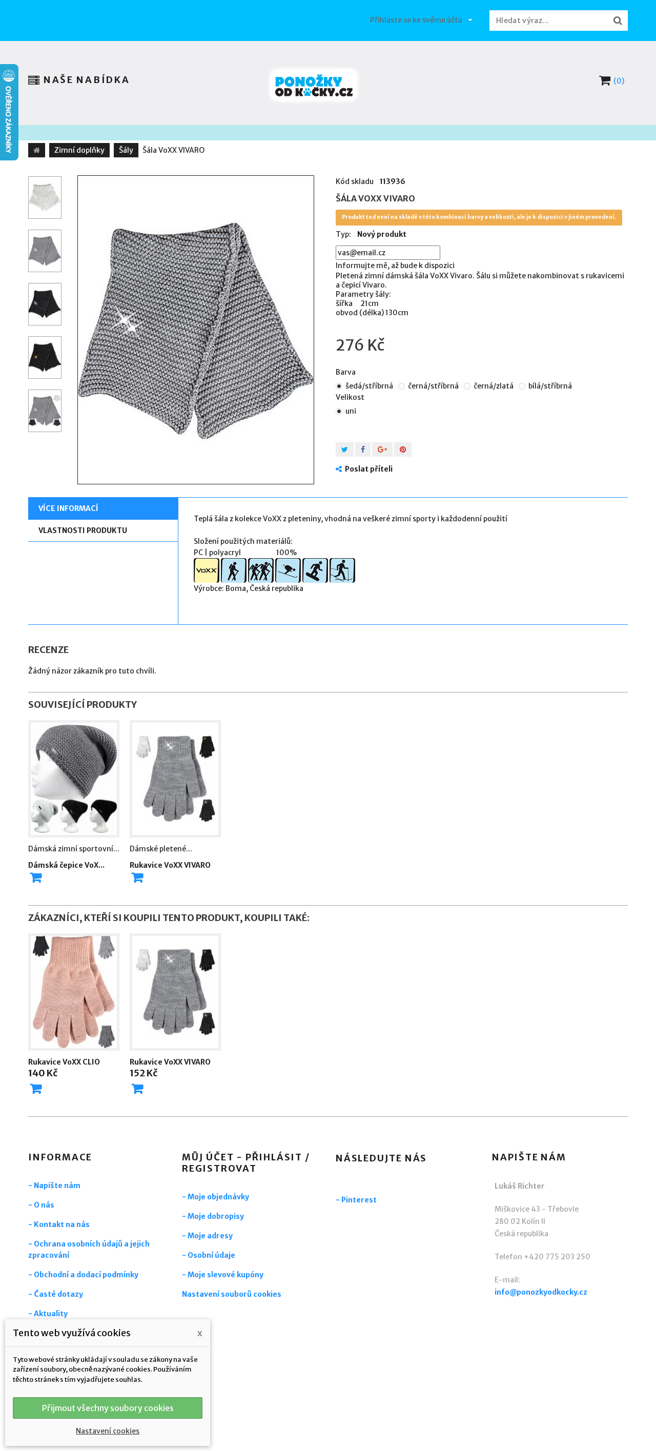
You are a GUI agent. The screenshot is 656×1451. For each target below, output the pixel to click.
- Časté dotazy (55, 1294)
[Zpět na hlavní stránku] (36, 150)
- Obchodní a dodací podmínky (83, 1274)
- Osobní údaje (208, 1255)
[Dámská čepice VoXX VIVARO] (73, 779)
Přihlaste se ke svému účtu (416, 20)
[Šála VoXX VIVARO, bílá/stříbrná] (44, 197)
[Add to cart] (36, 877)
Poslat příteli (369, 469)
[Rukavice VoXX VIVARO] (175, 779)
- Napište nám (54, 1185)
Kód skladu (355, 181)
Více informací (68, 508)
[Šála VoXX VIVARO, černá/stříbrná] (44, 304)
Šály (126, 150)
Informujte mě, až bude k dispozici (395, 265)
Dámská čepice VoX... (66, 865)
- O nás (41, 1205)
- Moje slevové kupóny (222, 1274)
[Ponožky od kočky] (314, 85)
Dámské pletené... (161, 848)
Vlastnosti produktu (82, 530)
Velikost (351, 397)
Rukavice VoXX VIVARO (170, 865)
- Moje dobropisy (213, 1216)
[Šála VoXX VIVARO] (44, 411)
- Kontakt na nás (59, 1224)
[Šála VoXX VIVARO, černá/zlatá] (44, 357)
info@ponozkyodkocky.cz (541, 1292)
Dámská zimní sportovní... (73, 848)
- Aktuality (48, 1313)
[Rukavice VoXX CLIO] (73, 992)
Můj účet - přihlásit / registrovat (246, 1162)
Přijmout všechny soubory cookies (108, 1408)
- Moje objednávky (215, 1196)
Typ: (343, 234)
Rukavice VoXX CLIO (64, 1062)
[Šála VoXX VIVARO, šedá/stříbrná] (196, 330)
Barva (346, 372)
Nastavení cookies (107, 1431)
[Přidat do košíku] (36, 1088)
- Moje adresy (207, 1235)
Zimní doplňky (79, 150)
